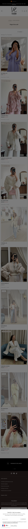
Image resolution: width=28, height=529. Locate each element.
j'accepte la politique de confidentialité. (10, 522)
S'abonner (23, 519)
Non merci (14, 525)
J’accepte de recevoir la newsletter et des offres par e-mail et (14, 522)
